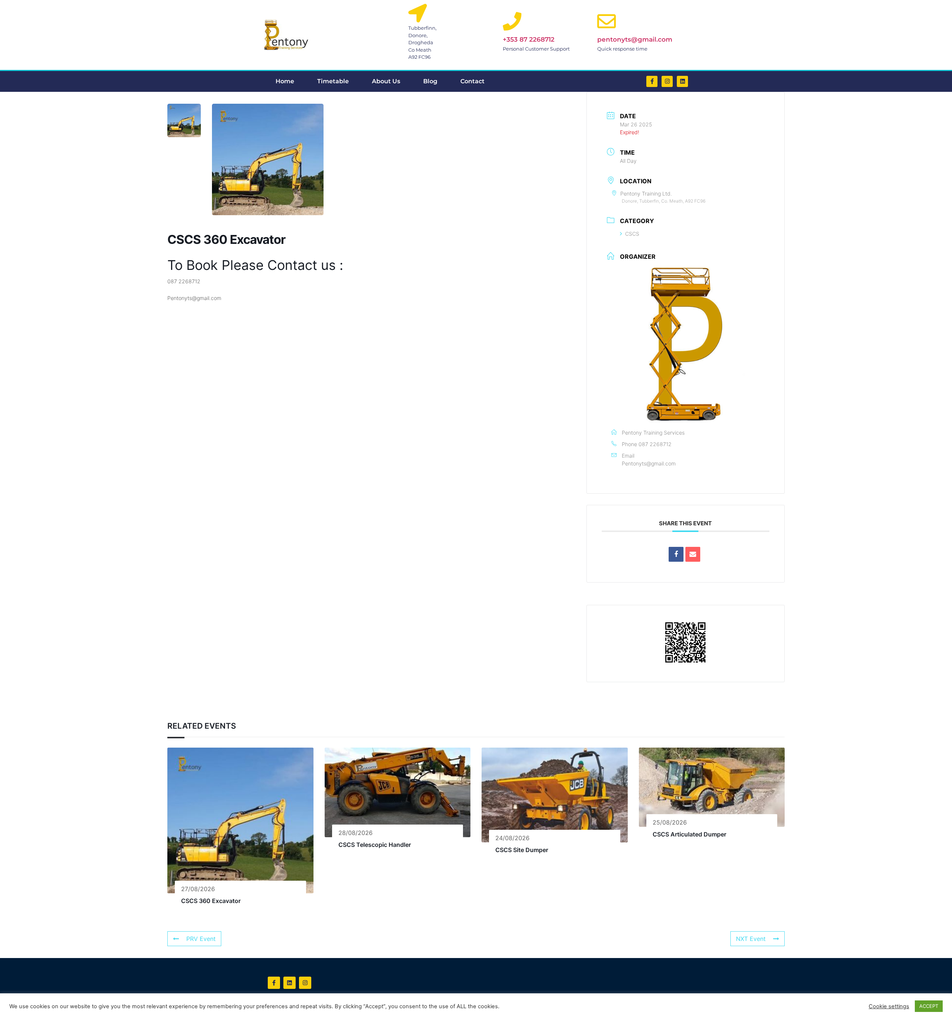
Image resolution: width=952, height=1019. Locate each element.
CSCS (632, 233)
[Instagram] (667, 81)
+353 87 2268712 (528, 39)
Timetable (333, 81)
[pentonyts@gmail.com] (606, 21)
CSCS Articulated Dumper (689, 834)
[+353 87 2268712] (512, 21)
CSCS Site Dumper (521, 850)
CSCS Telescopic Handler (374, 844)
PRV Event (201, 938)
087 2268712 (655, 444)
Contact (472, 81)
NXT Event (751, 938)
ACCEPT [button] (928, 1006)
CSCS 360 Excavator (211, 900)
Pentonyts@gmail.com (649, 463)
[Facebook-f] (651, 81)
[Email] (692, 554)
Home (285, 81)
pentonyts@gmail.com (634, 39)
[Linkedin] (682, 81)
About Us (386, 81)
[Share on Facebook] (676, 554)
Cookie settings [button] (889, 1006)
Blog (430, 81)
